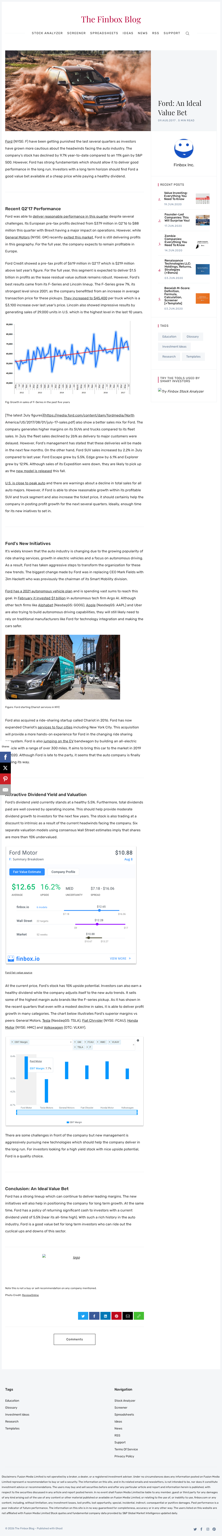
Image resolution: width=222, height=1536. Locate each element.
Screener (76, 33)
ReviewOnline (30, 1295)
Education (169, 336)
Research (169, 356)
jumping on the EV (58, 741)
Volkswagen (53, 1027)
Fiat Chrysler (92, 1020)
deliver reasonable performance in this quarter (70, 216)
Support (172, 33)
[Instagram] (208, 1529)
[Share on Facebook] (94, 1316)
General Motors (17, 237)
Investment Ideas (174, 346)
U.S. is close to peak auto (25, 483)
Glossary (193, 336)
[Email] (5, 789)
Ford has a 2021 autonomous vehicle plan (38, 591)
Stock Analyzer (47, 33)
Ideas (128, 33)
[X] (5, 768)
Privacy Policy (124, 1456)
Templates (193, 356)
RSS (155, 33)
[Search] (187, 33)
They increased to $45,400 (85, 298)
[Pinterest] (214, 1529)
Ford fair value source (18, 972)
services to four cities (55, 727)
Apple (91, 605)
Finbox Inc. (184, 164)
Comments (74, 1339)
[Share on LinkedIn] (105, 1316)
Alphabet (45, 605)
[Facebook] (201, 1529)
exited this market (78, 237)
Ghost (59, 1528)
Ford (9, 141)
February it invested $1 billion (42, 598)
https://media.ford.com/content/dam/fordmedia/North (89, 415)
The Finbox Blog (111, 19)
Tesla (46, 1020)
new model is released (34, 471)
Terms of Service (126, 1449)
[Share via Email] (127, 1316)
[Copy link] (139, 1316)
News (143, 33)
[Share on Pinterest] (116, 1316)
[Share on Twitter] (83, 1316)
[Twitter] (195, 1529)
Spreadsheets (104, 33)
